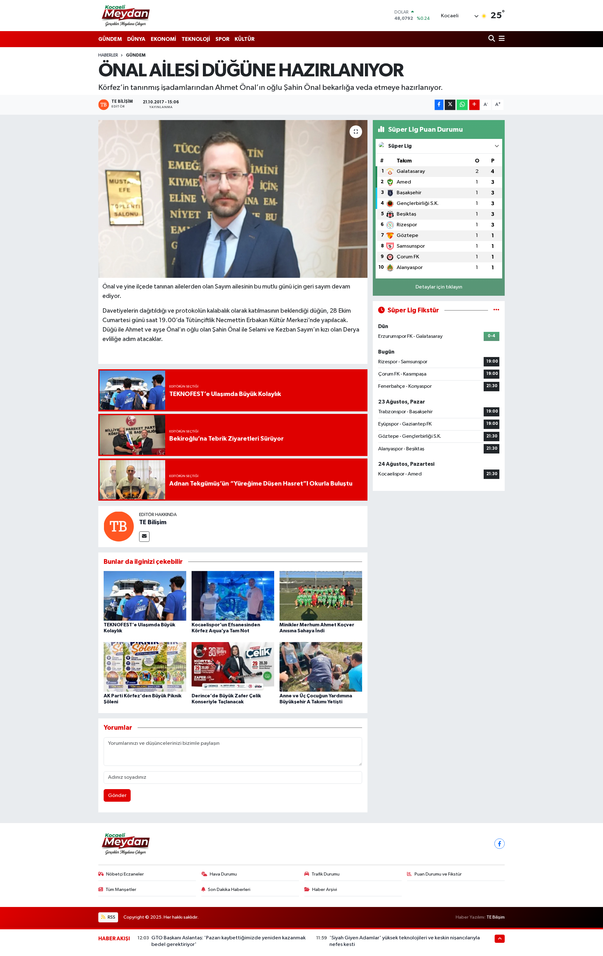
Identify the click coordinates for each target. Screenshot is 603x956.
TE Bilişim (152, 522)
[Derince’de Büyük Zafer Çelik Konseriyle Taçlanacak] (233, 666)
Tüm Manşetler (121, 889)
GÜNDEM (110, 39)
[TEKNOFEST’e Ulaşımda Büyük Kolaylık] (145, 595)
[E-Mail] (144, 536)
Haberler (108, 55)
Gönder (117, 795)
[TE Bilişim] (119, 526)
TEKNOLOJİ (196, 39)
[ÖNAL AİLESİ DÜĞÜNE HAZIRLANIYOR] (232, 199)
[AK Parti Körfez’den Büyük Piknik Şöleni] (145, 666)
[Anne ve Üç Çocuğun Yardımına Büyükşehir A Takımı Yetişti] (321, 666)
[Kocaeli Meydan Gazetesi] (126, 15)
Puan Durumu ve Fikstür (438, 874)
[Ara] (492, 39)
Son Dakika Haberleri (229, 889)
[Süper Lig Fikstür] (496, 310)
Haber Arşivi (324, 889)
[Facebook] (499, 843)
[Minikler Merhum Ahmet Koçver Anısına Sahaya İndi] (321, 595)
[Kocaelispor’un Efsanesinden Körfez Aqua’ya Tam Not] (233, 595)
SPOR (222, 39)
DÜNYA (136, 39)
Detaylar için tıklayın (439, 287)
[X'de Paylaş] (450, 105)
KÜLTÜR (244, 39)
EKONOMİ (163, 39)
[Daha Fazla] (474, 105)
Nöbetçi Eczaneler (125, 874)
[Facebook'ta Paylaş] (439, 105)
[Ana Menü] (500, 39)
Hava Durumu (223, 874)
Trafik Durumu (326, 874)
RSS (111, 917)
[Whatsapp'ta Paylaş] (462, 105)
